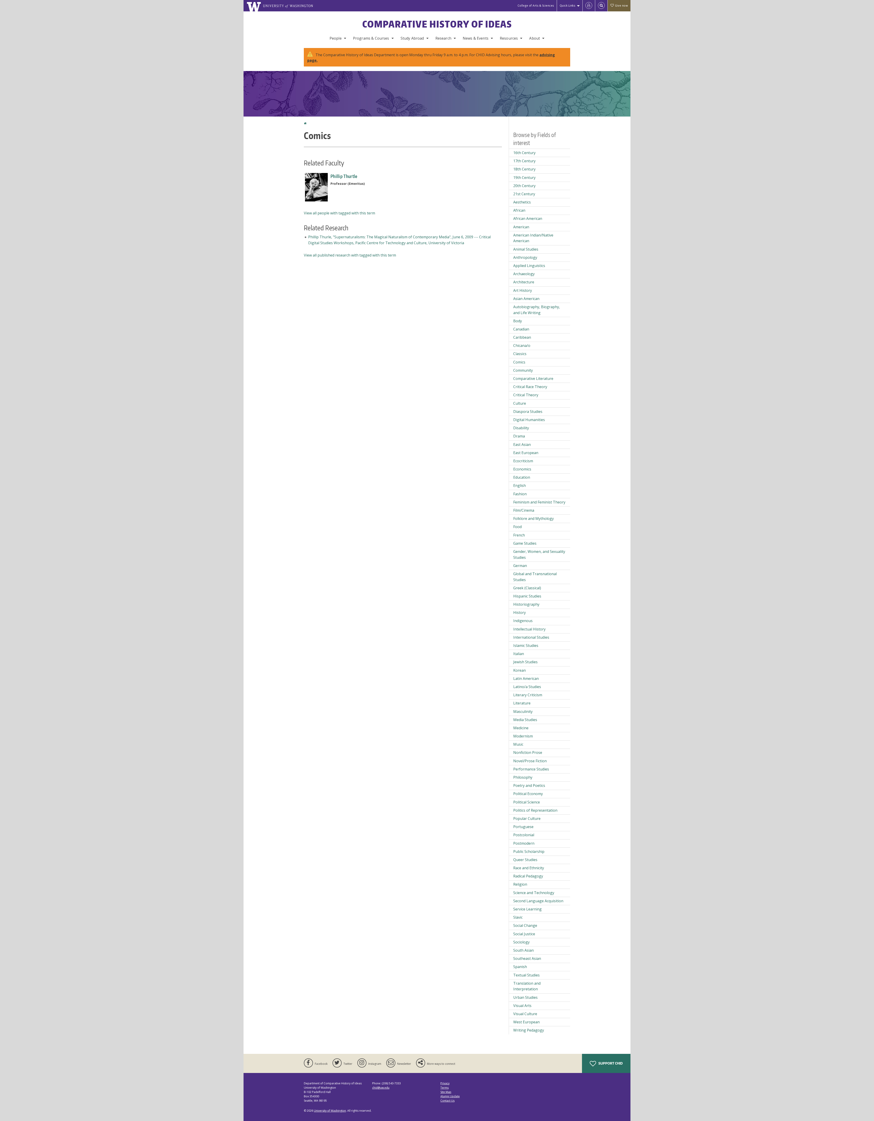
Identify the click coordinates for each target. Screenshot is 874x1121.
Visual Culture (525, 1013)
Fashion (520, 493)
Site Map (445, 1092)
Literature (522, 703)
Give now (621, 6)
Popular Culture (527, 818)
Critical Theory (525, 394)
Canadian (521, 329)
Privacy (445, 1083)
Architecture (523, 282)
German (520, 565)
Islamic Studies (525, 645)
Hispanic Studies (527, 596)
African (519, 210)
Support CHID (610, 1063)
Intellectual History (529, 629)
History (519, 612)
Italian (518, 653)
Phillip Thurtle (343, 176)
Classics (519, 353)
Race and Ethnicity (528, 867)
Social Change (525, 925)
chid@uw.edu (380, 1088)
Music (518, 744)
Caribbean (522, 337)
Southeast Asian (527, 958)
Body (517, 320)
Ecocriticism (523, 460)
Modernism (523, 736)
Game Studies (524, 543)
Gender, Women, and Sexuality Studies (539, 554)
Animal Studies (525, 249)
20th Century (524, 185)
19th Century (524, 177)
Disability (521, 427)
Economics (522, 469)
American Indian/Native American (533, 238)
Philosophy (522, 777)
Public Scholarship (528, 851)
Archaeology (524, 273)
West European (526, 1021)
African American (527, 218)
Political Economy (528, 793)
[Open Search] (601, 5)
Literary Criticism (527, 694)
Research (443, 38)
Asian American (526, 298)
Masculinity (523, 711)
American (521, 226)
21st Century (524, 193)
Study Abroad (412, 38)
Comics (519, 362)
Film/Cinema (523, 510)
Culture (519, 403)
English (519, 485)
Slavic (518, 917)
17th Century (524, 160)
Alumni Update (450, 1096)
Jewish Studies (525, 661)
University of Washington (330, 1111)
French (519, 535)
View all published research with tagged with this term (350, 255)
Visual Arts (522, 1005)
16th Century (524, 152)
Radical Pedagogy (528, 876)
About (534, 38)
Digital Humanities (529, 419)
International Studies (531, 637)
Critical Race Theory (530, 386)
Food (517, 526)
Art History (522, 290)
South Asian (523, 950)
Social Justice (524, 933)
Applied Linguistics (529, 265)
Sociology (521, 942)
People (336, 38)
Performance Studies (531, 769)
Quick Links (567, 6)
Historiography (526, 604)
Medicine (520, 727)
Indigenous (523, 620)
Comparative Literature (533, 378)
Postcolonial (523, 834)
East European (525, 452)
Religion (520, 884)
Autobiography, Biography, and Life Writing (536, 309)
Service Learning (527, 909)
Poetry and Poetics (529, 785)
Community (523, 370)
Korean (519, 670)
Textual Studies (526, 975)
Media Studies (525, 719)
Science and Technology (533, 892)
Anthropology (525, 257)
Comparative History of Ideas (437, 24)
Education (521, 477)
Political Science (526, 802)
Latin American (526, 678)
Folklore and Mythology (533, 518)
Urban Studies (525, 997)
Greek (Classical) (527, 587)
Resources (509, 38)
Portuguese (523, 826)
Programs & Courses (371, 38)
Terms (444, 1088)
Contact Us (447, 1101)
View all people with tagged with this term (339, 213)
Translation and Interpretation (527, 986)
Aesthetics (522, 202)
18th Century (524, 169)
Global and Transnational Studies (535, 576)
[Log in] (589, 5)
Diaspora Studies (527, 411)
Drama (519, 436)
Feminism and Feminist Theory (539, 502)
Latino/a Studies (527, 686)
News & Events (475, 38)
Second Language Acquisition (538, 900)
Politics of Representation (535, 810)
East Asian (522, 444)
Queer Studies (525, 859)
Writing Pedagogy (528, 1030)
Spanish (520, 966)
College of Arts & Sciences (536, 6)
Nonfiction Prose (527, 752)
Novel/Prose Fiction (530, 760)
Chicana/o (521, 345)
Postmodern (523, 843)
